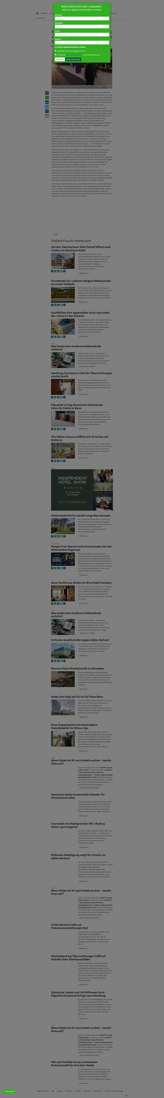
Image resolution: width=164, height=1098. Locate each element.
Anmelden (60, 59)
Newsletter (10, 1091)
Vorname (58, 15)
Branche (58, 39)
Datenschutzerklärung (74, 55)
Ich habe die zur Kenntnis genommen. (78, 55)
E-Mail (58, 31)
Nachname (59, 23)
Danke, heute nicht (73, 59)
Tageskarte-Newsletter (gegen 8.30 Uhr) (71, 51)
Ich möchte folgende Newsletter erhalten (70, 47)
